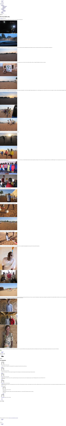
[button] (8, 26)
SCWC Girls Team (5, 6)
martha (2, 376)
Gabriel (1, 18)
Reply (2, 367)
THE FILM (2, 8)
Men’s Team (4, 7)
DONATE (2, 2)
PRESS (2, 12)
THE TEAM (2, 5)
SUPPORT (2, 9)
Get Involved (4, 10)
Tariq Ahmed (2, 397)
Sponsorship (4, 11)
